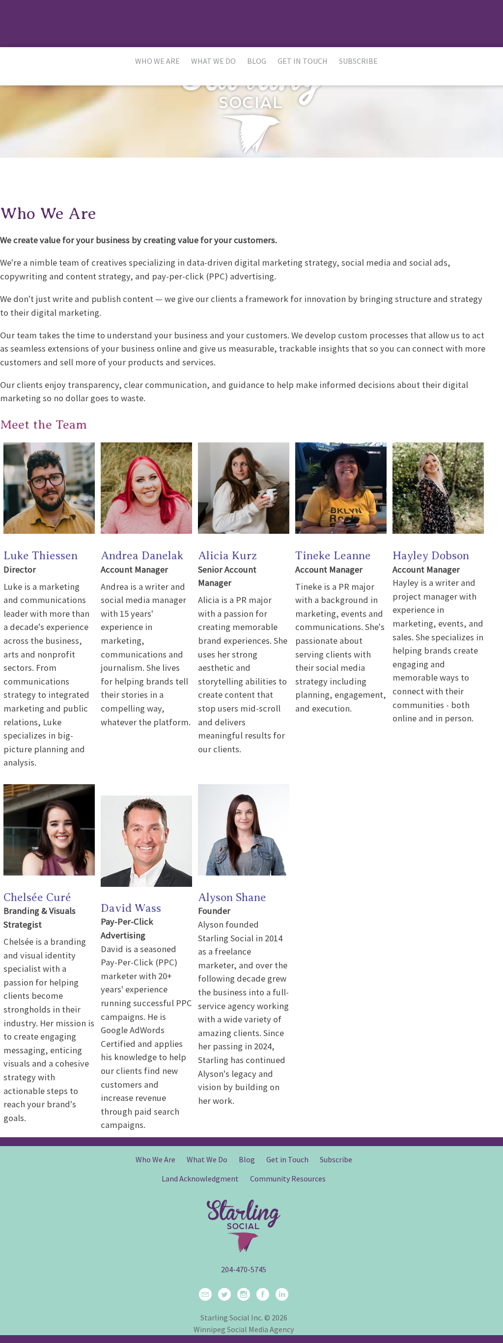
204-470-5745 (243, 1269)
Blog (256, 61)
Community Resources (288, 1178)
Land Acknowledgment (200, 1178)
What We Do (213, 61)
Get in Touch (303, 61)
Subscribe (358, 61)
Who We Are (157, 61)
